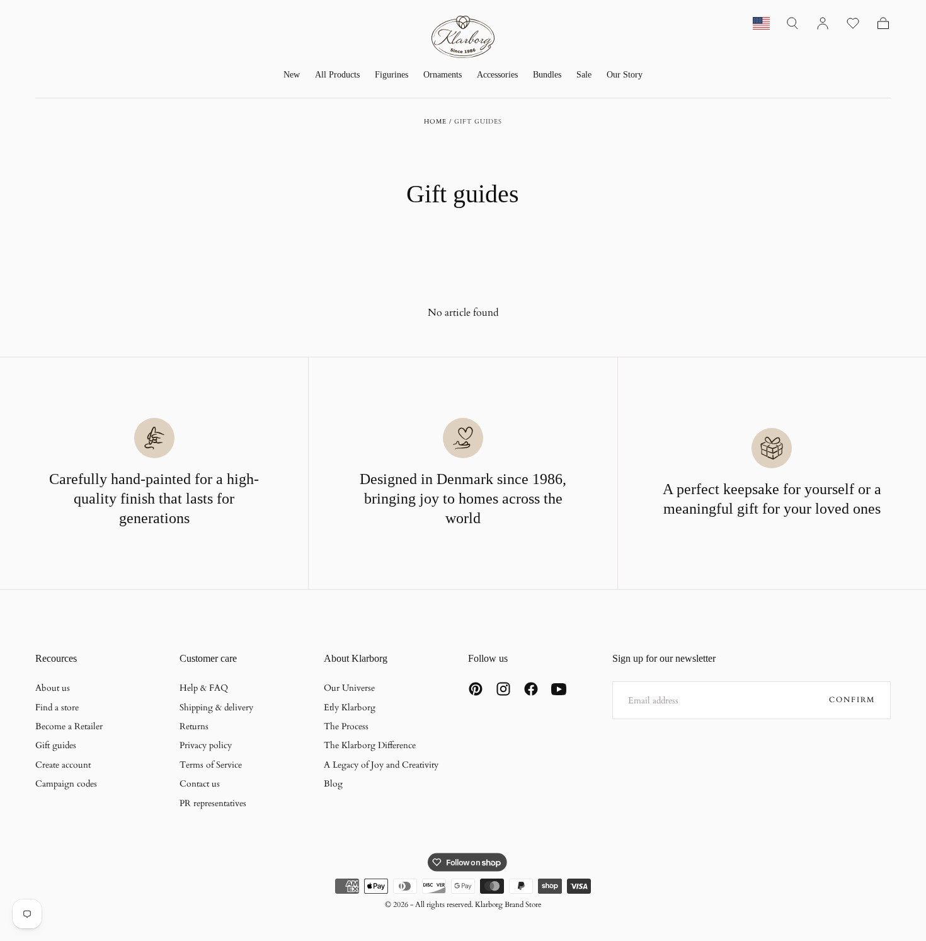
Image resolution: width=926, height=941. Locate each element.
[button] (792, 23)
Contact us (200, 784)
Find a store (57, 707)
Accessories (497, 74)
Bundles (547, 74)
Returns (194, 726)
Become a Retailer (69, 726)
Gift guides (55, 745)
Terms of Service (211, 765)
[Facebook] (531, 689)
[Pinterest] (475, 689)
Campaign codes (66, 784)
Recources (56, 658)
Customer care (208, 658)
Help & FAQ (204, 688)
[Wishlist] (852, 23)
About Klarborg (355, 658)
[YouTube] (559, 689)
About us (52, 688)
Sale (584, 74)
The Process (346, 726)
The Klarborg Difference (370, 745)
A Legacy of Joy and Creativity (381, 765)
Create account (63, 765)
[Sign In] (822, 23)
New (291, 74)
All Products (337, 74)
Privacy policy (206, 745)
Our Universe (349, 688)
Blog (333, 784)
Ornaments (442, 74)
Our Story (625, 74)
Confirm (852, 700)
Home (435, 121)
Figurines (391, 74)
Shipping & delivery (216, 707)
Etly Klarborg (349, 707)
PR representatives (213, 803)
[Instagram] (503, 689)
